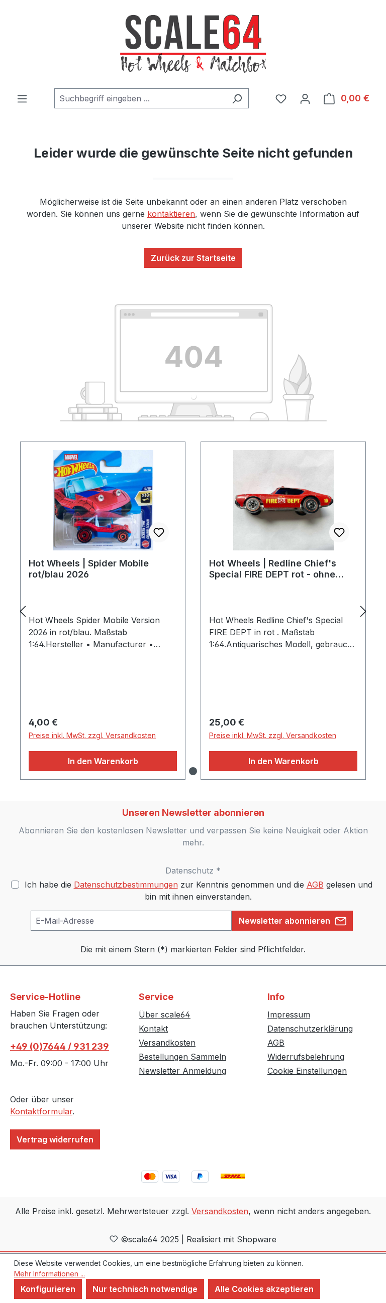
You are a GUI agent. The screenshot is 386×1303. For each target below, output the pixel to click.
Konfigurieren (48, 1289)
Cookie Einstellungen (307, 1071)
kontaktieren (171, 214)
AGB (315, 885)
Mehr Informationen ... (49, 1273)
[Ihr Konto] (305, 98)
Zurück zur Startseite (193, 258)
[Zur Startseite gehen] (193, 44)
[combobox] (140, 98)
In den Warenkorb (103, 761)
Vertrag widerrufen (55, 1139)
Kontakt (153, 1029)
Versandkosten (167, 1043)
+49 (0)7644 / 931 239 (59, 1046)
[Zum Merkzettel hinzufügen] (159, 532)
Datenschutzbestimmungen (126, 885)
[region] (193, 611)
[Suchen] (237, 98)
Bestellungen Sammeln (182, 1057)
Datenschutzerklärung (310, 1029)
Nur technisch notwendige (145, 1289)
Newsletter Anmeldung (182, 1071)
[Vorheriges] (22, 611)
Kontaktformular (41, 1111)
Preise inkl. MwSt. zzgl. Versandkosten (92, 735)
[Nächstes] (363, 611)
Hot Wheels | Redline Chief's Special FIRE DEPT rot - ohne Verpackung (272, 569)
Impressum (288, 1014)
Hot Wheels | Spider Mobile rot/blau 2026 (89, 569)
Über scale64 (164, 1014)
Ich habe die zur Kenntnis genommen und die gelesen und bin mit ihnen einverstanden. (198, 891)
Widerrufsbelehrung (305, 1057)
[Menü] (22, 98)
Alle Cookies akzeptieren (264, 1289)
